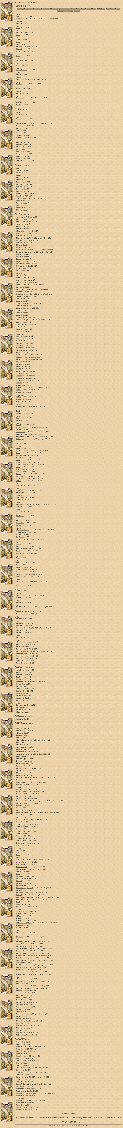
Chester (19, 1009)
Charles (19, 768)
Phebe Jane (20, 876)
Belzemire (19, 637)
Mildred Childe (21, 869)
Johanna (19, 688)
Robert (18, 207)
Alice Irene (19, 941)
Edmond (19, 674)
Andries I (19, 993)
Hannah (19, 287)
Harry (18, 151)
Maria (18, 200)
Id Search (52, 9)
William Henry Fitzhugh (24, 923)
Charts (78, 9)
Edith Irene (20, 126)
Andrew (19, 546)
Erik (17, 553)
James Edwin (20, 432)
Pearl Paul (19, 965)
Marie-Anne (20, 98)
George (18, 128)
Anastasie (19, 623)
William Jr (19, 925)
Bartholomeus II (21, 653)
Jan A (18, 1060)
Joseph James (21, 840)
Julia (17, 327)
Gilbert (18, 429)
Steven (18, 969)
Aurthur (19, 672)
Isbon (18, 156)
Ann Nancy (20, 747)
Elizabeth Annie (21, 455)
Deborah (19, 32)
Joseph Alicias (21, 628)
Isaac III (18, 193)
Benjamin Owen (21, 611)
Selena (18, 904)
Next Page (77, 11)
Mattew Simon (21, 960)
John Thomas (21, 532)
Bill (17, 946)
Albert (18, 646)
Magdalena (20, 1088)
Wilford (18, 165)
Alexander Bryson (22, 530)
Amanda (19, 618)
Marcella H (21, 843)
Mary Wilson (20, 348)
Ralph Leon (20, 537)
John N (18, 1079)
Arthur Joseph (21, 759)
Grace (18, 1044)
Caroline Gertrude (22, 948)
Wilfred (18, 385)
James (18, 170)
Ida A (18, 819)
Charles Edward (21, 953)
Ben (17, 520)
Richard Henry (21, 885)
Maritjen (19, 1109)
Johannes (19, 490)
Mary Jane (19, 343)
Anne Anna (20, 752)
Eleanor (19, 233)
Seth (17, 476)
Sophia (18, 906)
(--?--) (18, 214)
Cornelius (19, 775)
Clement (19, 147)
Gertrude (19, 658)
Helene (18, 684)
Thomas (19, 373)
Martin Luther (20, 581)
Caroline (19, 93)
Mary (18, 79)
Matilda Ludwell (21, 867)
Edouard (19, 625)
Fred (17, 270)
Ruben (18, 967)
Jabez (18, 16)
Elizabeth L (20, 102)
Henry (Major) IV (21, 815)
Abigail (18, 602)
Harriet (18, 457)
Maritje (18, 1107)
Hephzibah (20, 289)
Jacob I (18, 586)
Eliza (17, 1023)
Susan (18, 135)
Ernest (18, 254)
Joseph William (21, 324)
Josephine (19, 1081)
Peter (18, 874)
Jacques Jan (20, 497)
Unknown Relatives (90, 9)
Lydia (18, 434)
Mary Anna (20, 958)
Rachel (18, 525)
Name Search (45, 9)
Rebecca (19, 355)
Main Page (20, 9)
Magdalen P (20, 1086)
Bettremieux (20, 707)
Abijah (18, 733)
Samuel (18, 474)
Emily (18, 247)
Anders (18, 544)
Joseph (18, 198)
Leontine (19, 119)
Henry (18, 808)
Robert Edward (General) (24, 897)
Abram (18, 644)
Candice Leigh (21, 123)
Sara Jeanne (20, 723)
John (18, 35)
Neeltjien (19, 84)
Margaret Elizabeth (22, 18)
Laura (18, 158)
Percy (18, 352)
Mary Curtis (20, 859)
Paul (17, 700)
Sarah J (18, 105)
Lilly (17, 469)
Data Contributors (65, 9)
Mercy (18, 44)
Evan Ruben (20, 955)
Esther (18, 189)
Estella (18, 1039)
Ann (17, 177)
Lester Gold (20, 523)
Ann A (18, 224)
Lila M (18, 56)
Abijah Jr (19, 735)
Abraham (19, 642)
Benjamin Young (22, 614)
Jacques (19, 506)
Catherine (19, 766)
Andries (19, 986)
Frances (19, 114)
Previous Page (69, 11)
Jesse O (19, 1070)
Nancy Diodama (21, 350)
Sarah (18, 51)
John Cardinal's (59, 1125)
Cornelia (19, 1011)
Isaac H (18, 1056)
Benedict (19, 144)
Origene (19, 698)
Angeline (19, 74)
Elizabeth (19, 186)
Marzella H (21, 864)
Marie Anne (20, 716)
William (18, 137)
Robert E (19, 895)
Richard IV (19, 890)
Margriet (19, 1093)
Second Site (65, 1125)
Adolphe (19, 667)
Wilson (18, 401)
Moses (18, 871)
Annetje (19, 670)
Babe (20, 761)
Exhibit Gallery (101, 9)
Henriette (19, 686)
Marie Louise (20, 630)
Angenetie (19, 504)
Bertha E (19, 1000)
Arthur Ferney (21, 756)
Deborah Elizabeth (22, 777)
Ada (17, 983)
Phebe (18, 413)
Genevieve (19, 60)
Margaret (19, 329)
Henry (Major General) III (24, 812)
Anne (18, 28)
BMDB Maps (61, 11)
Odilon (18, 719)
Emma (18, 249)
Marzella (21, 862)
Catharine (19, 1002)
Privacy (58, 9)
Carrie (18, 551)
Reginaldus (20, 492)
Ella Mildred (20, 516)
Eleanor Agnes (21, 782)
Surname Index (28, 9)
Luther (18, 534)
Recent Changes (114, 9)
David (18, 182)
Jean (18, 1067)
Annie (18, 226)
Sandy (18, 539)
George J (19, 443)
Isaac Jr (19, 196)
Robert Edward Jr (22, 899)
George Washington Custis (25, 801)
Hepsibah (19, 294)
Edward (18, 780)
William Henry (21, 406)
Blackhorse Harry (22, 763)
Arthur (18, 228)
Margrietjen (20, 1102)
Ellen (18, 245)
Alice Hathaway (21, 740)
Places (108, 9)
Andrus (18, 997)
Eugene (19, 259)
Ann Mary (19, 745)
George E (19, 1042)
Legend (73, 9)
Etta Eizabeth (20, 607)
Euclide (18, 677)
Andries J (19, 995)
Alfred (18, 737)
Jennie (18, 499)
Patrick (18, 172)
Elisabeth (19, 1021)
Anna (18, 23)
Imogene (19, 154)
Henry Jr (19, 817)
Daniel (18, 179)
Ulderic (18, 632)
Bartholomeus (21, 649)
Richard (19, 46)
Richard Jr (19, 892)
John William (20, 317)
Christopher (20, 231)
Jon (17, 109)
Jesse (18, 460)
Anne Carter (20, 754)
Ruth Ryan (20, 439)
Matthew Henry (21, 962)
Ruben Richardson (22, 436)
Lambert (19, 691)
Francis (18, 268)
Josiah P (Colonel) (22, 1084)
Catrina (18, 1007)
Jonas (18, 42)
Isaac (18, 191)
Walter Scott (20, 161)
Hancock (19, 803)
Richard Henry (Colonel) (24, 888)
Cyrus (18, 149)
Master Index (37, 9)
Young (18, 927)
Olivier (18, 695)
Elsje (18, 1035)
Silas (18, 210)
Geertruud (19, 656)
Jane (18, 130)
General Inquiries (71, 1121)
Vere (17, 65)
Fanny (18, 261)
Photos (83, 9)
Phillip (18, 878)
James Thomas (21, 70)
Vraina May (20, 972)
